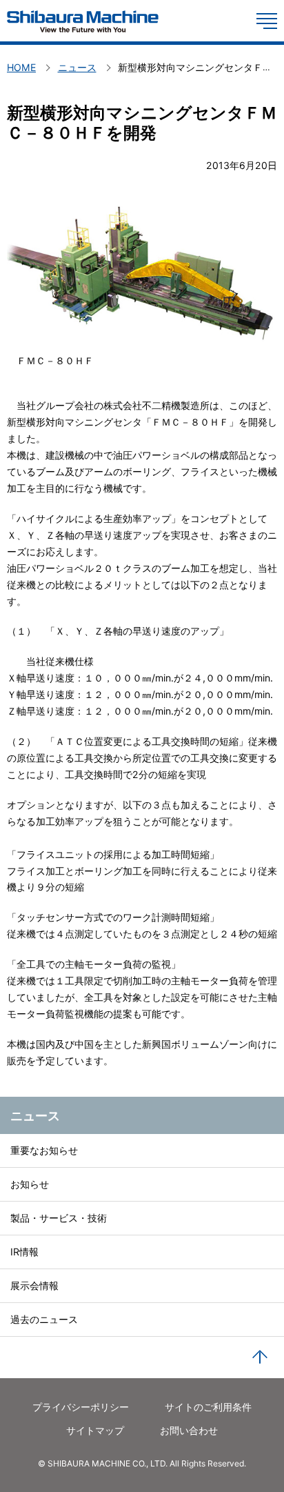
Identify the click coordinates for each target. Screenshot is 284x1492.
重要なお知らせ (44, 1150)
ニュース (35, 1115)
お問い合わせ (189, 1430)
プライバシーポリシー (80, 1407)
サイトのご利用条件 (208, 1407)
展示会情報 (34, 1285)
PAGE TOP (260, 1357)
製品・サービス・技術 (58, 1218)
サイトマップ (95, 1430)
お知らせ (29, 1184)
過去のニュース (44, 1319)
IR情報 (24, 1251)
